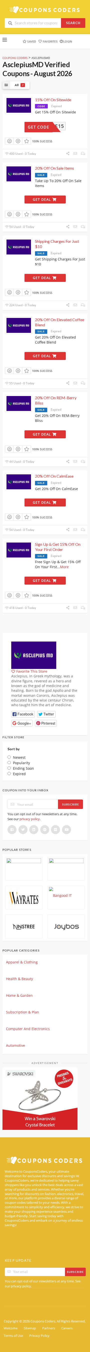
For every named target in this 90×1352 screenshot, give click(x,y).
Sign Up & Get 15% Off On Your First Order (57, 547)
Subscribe (70, 804)
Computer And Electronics (28, 1028)
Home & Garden (19, 995)
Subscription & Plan (22, 1012)
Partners (48, 1328)
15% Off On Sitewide (53, 99)
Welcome (11, 1328)
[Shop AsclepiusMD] (33, 654)
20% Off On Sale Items (54, 168)
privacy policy (30, 819)
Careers (66, 1328)
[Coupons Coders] (45, 9)
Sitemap (30, 1328)
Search (73, 23)
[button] (23, 714)
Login (67, 41)
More (64, 566)
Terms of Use (13, 1336)
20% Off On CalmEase (54, 476)
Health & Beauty (19, 978)
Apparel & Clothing (22, 962)
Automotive (15, 1045)
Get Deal (42, 199)
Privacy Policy (39, 1336)
